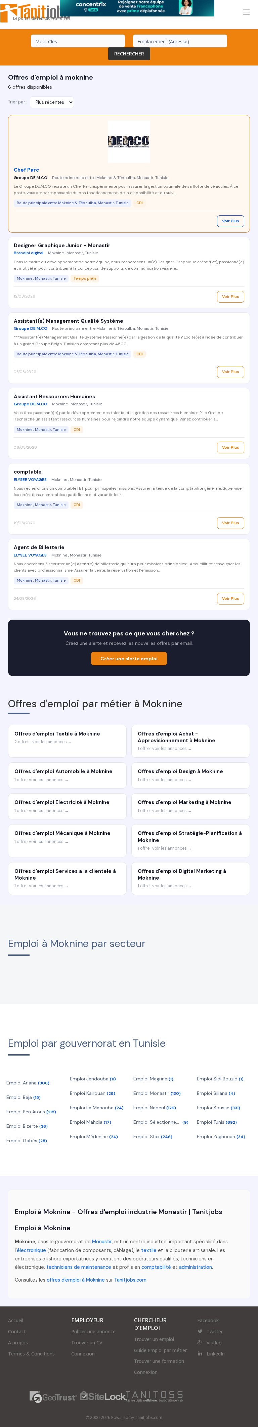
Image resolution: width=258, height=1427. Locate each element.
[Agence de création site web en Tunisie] (154, 1396)
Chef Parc (26, 170)
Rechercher (129, 53)
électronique (31, 1250)
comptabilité (156, 1267)
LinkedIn (216, 1353)
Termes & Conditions (31, 1353)
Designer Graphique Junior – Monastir (62, 245)
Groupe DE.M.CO (30, 177)
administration (195, 1267)
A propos (18, 1342)
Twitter (215, 1331)
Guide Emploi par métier (160, 1350)
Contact (17, 1331)
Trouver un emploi (154, 1339)
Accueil (15, 1320)
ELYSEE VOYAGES (30, 479)
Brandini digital (28, 253)
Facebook (208, 1320)
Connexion (83, 1353)
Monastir (102, 1242)
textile (149, 1250)
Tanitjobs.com (130, 1280)
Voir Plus (230, 221)
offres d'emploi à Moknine (76, 1280)
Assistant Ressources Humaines (54, 396)
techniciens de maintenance (78, 1267)
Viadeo (214, 1342)
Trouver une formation (159, 1361)
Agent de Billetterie (39, 547)
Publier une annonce (93, 1331)
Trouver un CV (86, 1342)
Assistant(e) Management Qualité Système (68, 321)
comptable (28, 472)
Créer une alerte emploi (129, 659)
